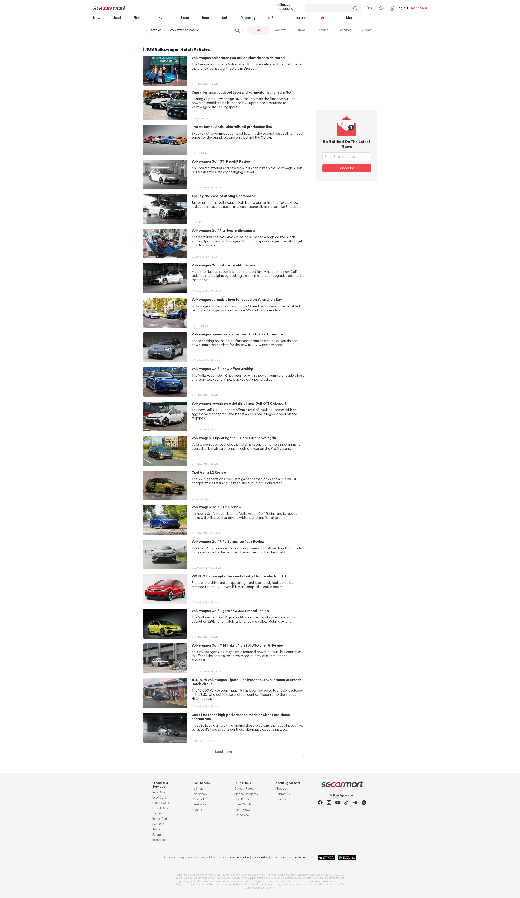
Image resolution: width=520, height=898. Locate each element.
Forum (156, 834)
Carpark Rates (243, 788)
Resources (159, 840)
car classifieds (218, 875)
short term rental (265, 884)
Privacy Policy (260, 857)
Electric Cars (160, 803)
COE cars (283, 875)
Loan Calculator (245, 804)
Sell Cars (158, 824)
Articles (327, 18)
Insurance (300, 18)
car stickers (313, 881)
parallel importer (254, 878)
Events (197, 810)
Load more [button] (223, 751)
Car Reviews (242, 810)
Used (117, 18)
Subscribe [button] (347, 168)
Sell (225, 18)
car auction (270, 878)
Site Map (286, 857)
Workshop (200, 794)
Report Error (301, 857)
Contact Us (283, 794)
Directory (248, 18)
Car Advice (241, 815)
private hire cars (304, 884)
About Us (281, 788)
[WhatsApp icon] (364, 802)
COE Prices (241, 799)
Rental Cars (160, 818)
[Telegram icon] (355, 802)
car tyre (279, 881)
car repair (238, 881)
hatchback (308, 875)
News (302, 30)
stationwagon (323, 875)
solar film (196, 881)
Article (156, 829)
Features (344, 30)
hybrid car (271, 875)
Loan (185, 18)
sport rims (290, 881)
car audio (333, 878)
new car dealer (234, 878)
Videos (367, 30)
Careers (280, 799)
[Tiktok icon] (346, 802)
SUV (340, 875)
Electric (139, 18)
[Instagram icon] (329, 802)
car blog (209, 884)
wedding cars (322, 884)
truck (184, 878)
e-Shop (274, 18)
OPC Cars (295, 875)
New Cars (158, 792)
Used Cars (159, 797)
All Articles (153, 30)
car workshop (252, 881)
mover (324, 881)
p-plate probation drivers (260, 888)
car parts (226, 881)
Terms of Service (239, 857)
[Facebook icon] (320, 802)
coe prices (226, 884)
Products (199, 799)
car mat (301, 881)
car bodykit (267, 881)
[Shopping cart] (369, 8)
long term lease (285, 884)
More (350, 18)
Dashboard (418, 8)
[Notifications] (380, 8)
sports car (259, 875)
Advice (323, 30)
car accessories (211, 881)
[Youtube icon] (337, 802)
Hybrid (163, 18)
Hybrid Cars (160, 808)
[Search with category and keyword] (355, 8)
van (178, 878)
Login (400, 8)
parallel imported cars (202, 878)
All (259, 30)
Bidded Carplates (246, 794)
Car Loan (158, 813)
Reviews (280, 30)
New (96, 18)
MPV (335, 875)
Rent (205, 18)
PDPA (274, 857)
